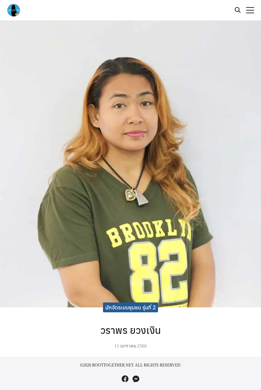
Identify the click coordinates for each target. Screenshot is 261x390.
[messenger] (136, 379)
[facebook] (125, 379)
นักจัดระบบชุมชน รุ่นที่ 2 (130, 307)
